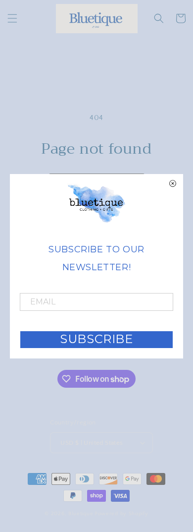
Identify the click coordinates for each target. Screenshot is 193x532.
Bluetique (80, 514)
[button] (12, 18)
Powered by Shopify (121, 514)
